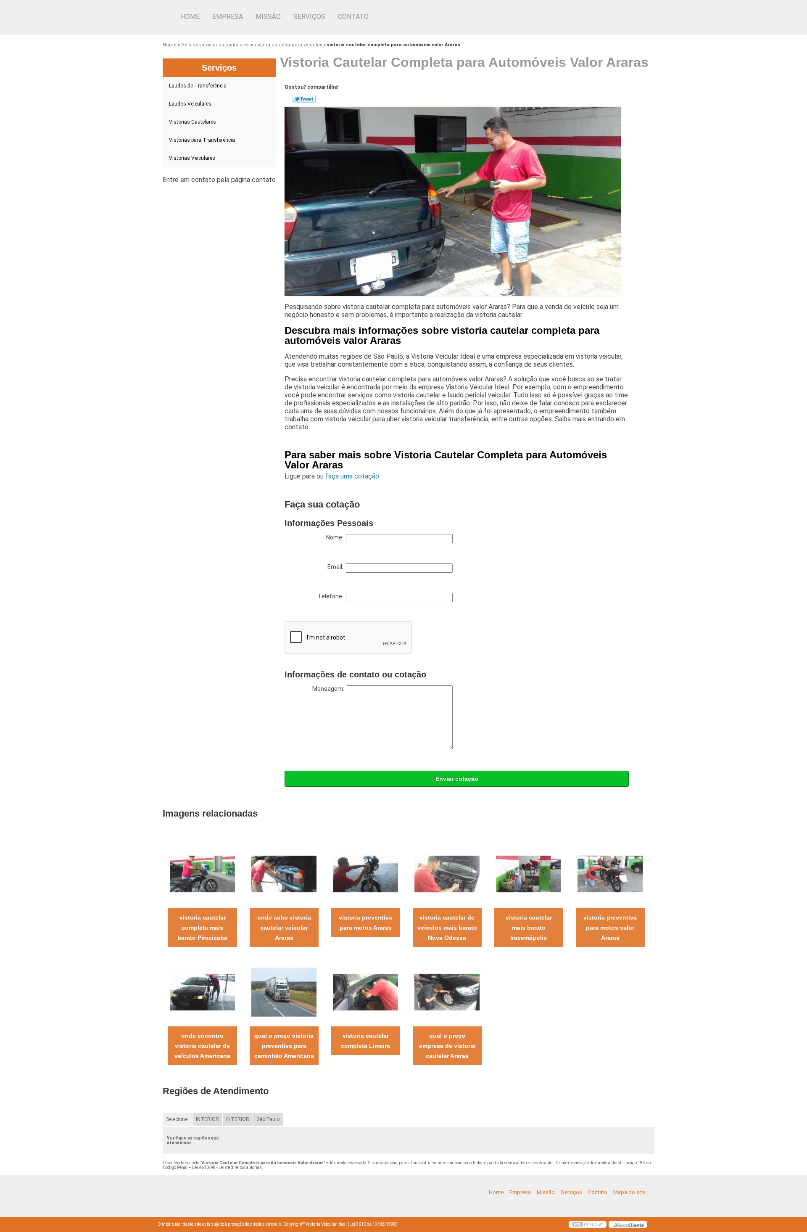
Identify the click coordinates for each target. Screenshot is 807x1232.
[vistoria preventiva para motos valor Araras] (610, 874)
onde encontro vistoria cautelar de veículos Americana (202, 1045)
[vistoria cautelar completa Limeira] (365, 992)
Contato (353, 17)
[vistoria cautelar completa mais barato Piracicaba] (202, 874)
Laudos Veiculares (190, 104)
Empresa (227, 17)
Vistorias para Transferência (202, 140)
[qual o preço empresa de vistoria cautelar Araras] (447, 992)
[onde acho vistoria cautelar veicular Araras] (284, 874)
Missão (268, 17)
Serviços (309, 17)
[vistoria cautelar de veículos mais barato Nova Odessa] (447, 874)
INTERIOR (207, 1119)
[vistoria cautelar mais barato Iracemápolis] (528, 874)
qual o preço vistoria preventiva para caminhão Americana (284, 1045)
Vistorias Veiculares (192, 158)
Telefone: (332, 596)
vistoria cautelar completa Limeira (365, 1040)
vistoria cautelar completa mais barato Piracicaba (202, 927)
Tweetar (304, 99)
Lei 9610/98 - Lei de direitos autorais (227, 1167)
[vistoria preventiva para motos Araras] (365, 874)
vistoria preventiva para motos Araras (365, 922)
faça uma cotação (352, 476)
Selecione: (177, 1119)
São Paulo (268, 1119)
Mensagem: (329, 688)
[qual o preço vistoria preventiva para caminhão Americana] (284, 992)
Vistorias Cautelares (192, 122)
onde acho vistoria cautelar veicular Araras (284, 927)
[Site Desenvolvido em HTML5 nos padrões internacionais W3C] (588, 1224)
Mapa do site (629, 1192)
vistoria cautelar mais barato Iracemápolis (529, 927)
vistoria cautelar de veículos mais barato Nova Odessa (447, 927)
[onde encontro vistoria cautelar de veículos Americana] (202, 992)
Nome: (336, 537)
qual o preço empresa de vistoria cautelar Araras (447, 1045)
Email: (336, 566)
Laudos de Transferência (198, 86)
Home (190, 17)
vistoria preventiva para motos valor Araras (610, 927)
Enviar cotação (456, 778)
